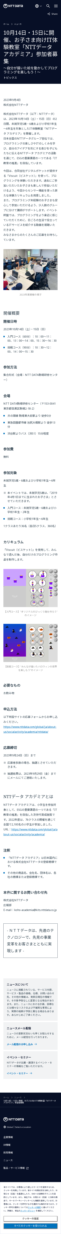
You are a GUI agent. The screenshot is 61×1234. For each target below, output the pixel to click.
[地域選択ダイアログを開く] (38, 6)
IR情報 (7, 1144)
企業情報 (8, 1137)
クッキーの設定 (30, 1218)
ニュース (18, 24)
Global (19, 1127)
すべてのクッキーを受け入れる (30, 1225)
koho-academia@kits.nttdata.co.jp (35, 910)
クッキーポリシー (27, 1211)
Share (52, 13)
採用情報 (8, 1152)
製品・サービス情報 (14, 1168)
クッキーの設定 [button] (34, 1207)
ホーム (6, 24)
